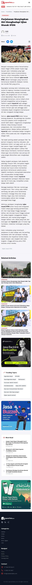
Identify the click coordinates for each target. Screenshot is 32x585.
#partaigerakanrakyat (10, 379)
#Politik (17, 376)
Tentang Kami (4, 558)
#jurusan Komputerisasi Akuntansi (13, 389)
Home (2, 11)
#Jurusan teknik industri (11, 382)
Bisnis (2, 538)
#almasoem (21, 379)
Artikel (3, 534)
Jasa (2, 542)
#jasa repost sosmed (10, 395)
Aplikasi (3, 531)
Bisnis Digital (4, 540)
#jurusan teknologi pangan (11, 392)
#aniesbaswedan (8, 385)
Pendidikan (9, 11)
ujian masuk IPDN (13, 116)
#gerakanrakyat (8, 376)
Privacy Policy (4, 556)
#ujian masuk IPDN (7, 248)
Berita (2, 536)
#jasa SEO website (21, 385)
